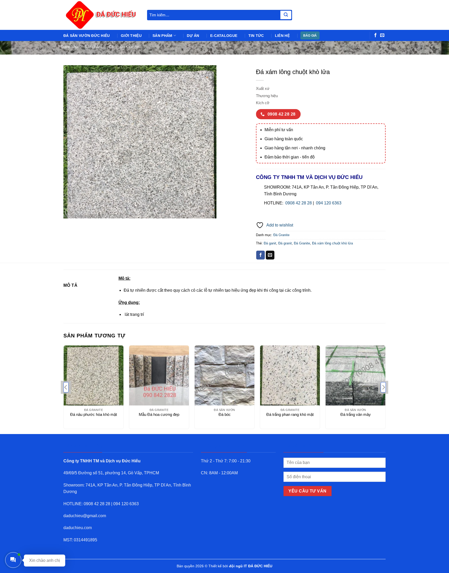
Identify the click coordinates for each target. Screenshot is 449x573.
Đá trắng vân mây (355, 414)
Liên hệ (282, 36)
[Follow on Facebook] (375, 35)
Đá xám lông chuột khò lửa (332, 243)
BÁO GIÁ (310, 35)
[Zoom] (70, 212)
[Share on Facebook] (260, 255)
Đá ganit (270, 243)
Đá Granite (129, 46)
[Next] (383, 387)
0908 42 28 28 (298, 203)
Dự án (193, 36)
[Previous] (66, 387)
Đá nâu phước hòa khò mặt (93, 414)
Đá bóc (225, 414)
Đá (111, 46)
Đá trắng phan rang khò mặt (290, 414)
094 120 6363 (328, 203)
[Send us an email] (382, 35)
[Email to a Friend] (270, 255)
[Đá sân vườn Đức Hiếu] (101, 15)
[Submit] (285, 15)
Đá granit (285, 243)
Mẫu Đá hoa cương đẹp (159, 414)
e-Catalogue (223, 36)
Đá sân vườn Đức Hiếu (86, 36)
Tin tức (256, 36)
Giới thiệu (131, 36)
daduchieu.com (77, 527)
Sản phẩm (162, 36)
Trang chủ (69, 46)
